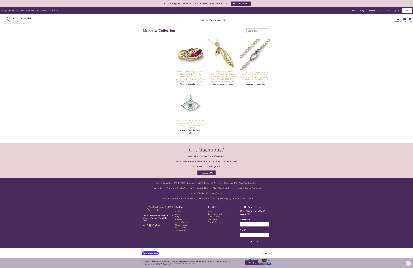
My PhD (397, 10)
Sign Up (254, 241)
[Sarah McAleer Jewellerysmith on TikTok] (156, 226)
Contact (371, 10)
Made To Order (181, 225)
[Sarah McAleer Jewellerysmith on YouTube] (159, 226)
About (354, 10)
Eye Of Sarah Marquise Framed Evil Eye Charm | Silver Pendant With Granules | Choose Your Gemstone (190, 124)
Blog (362, 10)
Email (243, 230)
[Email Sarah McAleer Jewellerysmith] (144, 226)
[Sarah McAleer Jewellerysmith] (19, 20)
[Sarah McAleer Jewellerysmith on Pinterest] (153, 226)
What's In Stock (181, 230)
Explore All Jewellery (213, 20)
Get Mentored (384, 10)
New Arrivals (180, 227)
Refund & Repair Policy (217, 214)
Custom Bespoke (182, 222)
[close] (411, 3)
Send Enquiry (241, 3)
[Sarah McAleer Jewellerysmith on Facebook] (147, 226)
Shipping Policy (214, 216)
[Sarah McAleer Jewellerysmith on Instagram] (150, 226)
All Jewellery (180, 211)
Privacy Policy (213, 219)
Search (210, 211)
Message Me (206, 172)
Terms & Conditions (215, 222)
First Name (245, 219)
